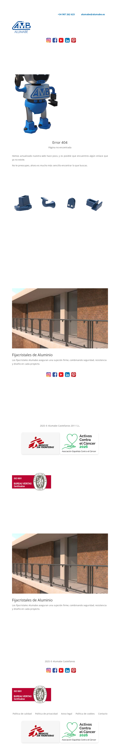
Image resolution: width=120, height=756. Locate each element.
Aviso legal (66, 714)
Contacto (102, 714)
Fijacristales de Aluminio (32, 354)
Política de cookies (85, 714)
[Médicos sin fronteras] (41, 443)
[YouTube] (61, 41)
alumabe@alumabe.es (91, 14)
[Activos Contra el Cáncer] (79, 443)
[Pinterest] (73, 41)
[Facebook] (54, 41)
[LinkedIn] (67, 41)
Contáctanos (60, 259)
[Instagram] (48, 41)
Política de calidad (22, 714)
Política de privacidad (46, 714)
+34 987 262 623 (65, 14)
